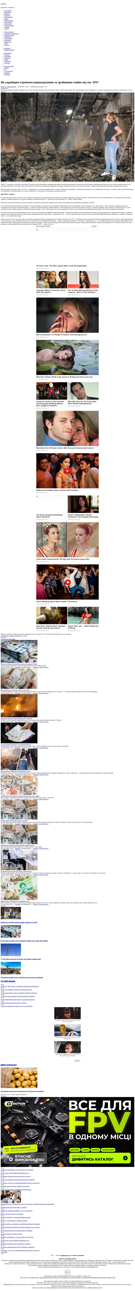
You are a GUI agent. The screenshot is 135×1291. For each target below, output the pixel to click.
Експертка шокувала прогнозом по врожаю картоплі (22, 1091)
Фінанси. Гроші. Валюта (8, 86)
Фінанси (7, 14)
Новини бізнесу (9, 50)
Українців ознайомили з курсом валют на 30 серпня (17, 1170)
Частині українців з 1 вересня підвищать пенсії (15, 1217)
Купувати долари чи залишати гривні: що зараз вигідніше (19, 664)
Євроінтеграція (9, 35)
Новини (6, 73)
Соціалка (7, 74)
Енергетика (8, 24)
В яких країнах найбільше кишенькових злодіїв (15, 771)
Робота (6, 68)
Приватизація (8, 20)
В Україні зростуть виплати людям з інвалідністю (16, 871)
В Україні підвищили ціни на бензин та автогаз (15, 1176)
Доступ (6, 45)
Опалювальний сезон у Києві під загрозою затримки (22, 977)
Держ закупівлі (9, 25)
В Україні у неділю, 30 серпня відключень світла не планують (20, 1183)
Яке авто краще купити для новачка (12, 1214)
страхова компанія (15, 636)
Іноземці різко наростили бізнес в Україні (14, 1003)
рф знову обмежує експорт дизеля (11, 1234)
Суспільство (8, 38)
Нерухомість (8, 22)
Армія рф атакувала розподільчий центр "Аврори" (16, 718)
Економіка (7, 12)
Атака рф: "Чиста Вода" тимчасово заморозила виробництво (20, 986)
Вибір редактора (9, 1065)
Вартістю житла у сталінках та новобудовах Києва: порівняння (27, 1204)
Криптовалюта (9, 32)
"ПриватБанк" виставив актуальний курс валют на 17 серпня (20, 796)
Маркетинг (7, 37)
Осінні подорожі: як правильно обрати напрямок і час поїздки (20, 1227)
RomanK (17, 667)
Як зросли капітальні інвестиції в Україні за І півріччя (17, 1179)
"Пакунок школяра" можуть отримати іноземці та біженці (19, 993)
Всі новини (8, 10)
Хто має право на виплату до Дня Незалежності (16, 744)
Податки (7, 63)
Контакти (7, 48)
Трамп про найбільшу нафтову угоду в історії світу (17, 1006)
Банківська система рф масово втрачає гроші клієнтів (17, 845)
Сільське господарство (11, 33)
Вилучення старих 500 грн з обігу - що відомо (15, 690)
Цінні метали (8, 17)
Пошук (6, 29)
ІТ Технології (8, 71)
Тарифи (6, 27)
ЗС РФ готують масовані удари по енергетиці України (18, 996)
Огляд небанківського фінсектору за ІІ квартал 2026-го (18, 999)
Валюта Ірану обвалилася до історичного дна (15, 901)
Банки (6, 19)
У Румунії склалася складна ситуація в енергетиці (21, 959)
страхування (4, 636)
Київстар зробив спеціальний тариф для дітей (19, 922)
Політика (7, 15)
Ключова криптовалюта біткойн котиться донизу (16, 1189)
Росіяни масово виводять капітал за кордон (14, 820)
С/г (5, 69)
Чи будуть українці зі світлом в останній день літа (16, 989)
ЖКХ (6, 43)
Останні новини (8, 981)
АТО (25, 636)
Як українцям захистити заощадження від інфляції (16, 1230)
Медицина (7, 40)
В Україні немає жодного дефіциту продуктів (15, 1186)
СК (22, 636)
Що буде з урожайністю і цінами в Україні (14, 1220)
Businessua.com (66, 1255)
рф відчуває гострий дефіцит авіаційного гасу (15, 1173)
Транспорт (7, 42)
